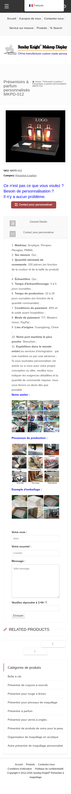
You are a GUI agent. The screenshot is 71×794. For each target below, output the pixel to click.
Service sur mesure (21, 27)
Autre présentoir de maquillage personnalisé (35, 745)
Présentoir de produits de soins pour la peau (35, 728)
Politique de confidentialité (49, 768)
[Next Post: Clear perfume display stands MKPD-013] (35, 651)
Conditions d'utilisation (20, 768)
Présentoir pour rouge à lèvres (27, 693)
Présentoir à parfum (25, 175)
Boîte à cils (14, 676)
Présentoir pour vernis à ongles (27, 719)
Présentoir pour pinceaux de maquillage (32, 702)
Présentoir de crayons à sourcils (28, 685)
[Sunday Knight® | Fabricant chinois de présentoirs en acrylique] (35, 56)
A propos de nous (30, 18)
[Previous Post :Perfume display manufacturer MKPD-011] (53, 644)
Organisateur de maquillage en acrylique (33, 737)
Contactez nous (54, 18)
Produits (42, 27)
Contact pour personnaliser (35, 204)
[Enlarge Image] (35, 110)
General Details (38, 221)
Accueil (11, 18)
